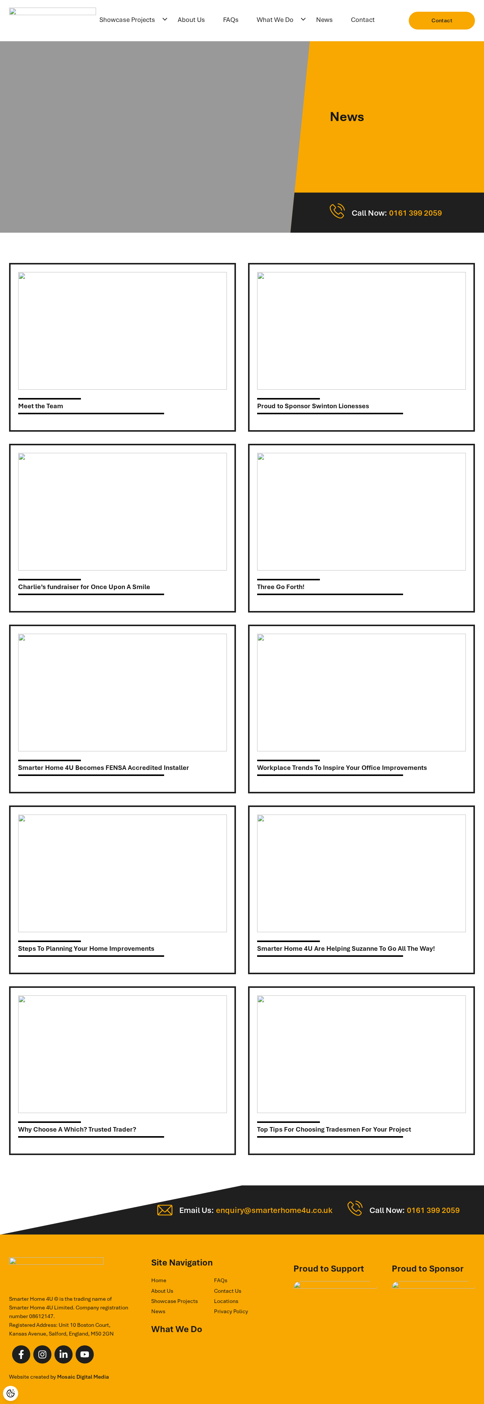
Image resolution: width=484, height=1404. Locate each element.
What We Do (275, 20)
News (324, 20)
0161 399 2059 (415, 213)
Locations (226, 1301)
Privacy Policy (231, 1311)
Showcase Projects (127, 20)
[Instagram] (42, 1354)
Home (158, 1280)
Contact (363, 20)
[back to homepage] (52, 21)
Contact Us (227, 1290)
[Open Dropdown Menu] (165, 20)
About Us (191, 20)
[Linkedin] (63, 1354)
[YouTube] (85, 1354)
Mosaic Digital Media (83, 1376)
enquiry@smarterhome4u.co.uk (274, 1210)
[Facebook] (21, 1354)
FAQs (231, 20)
